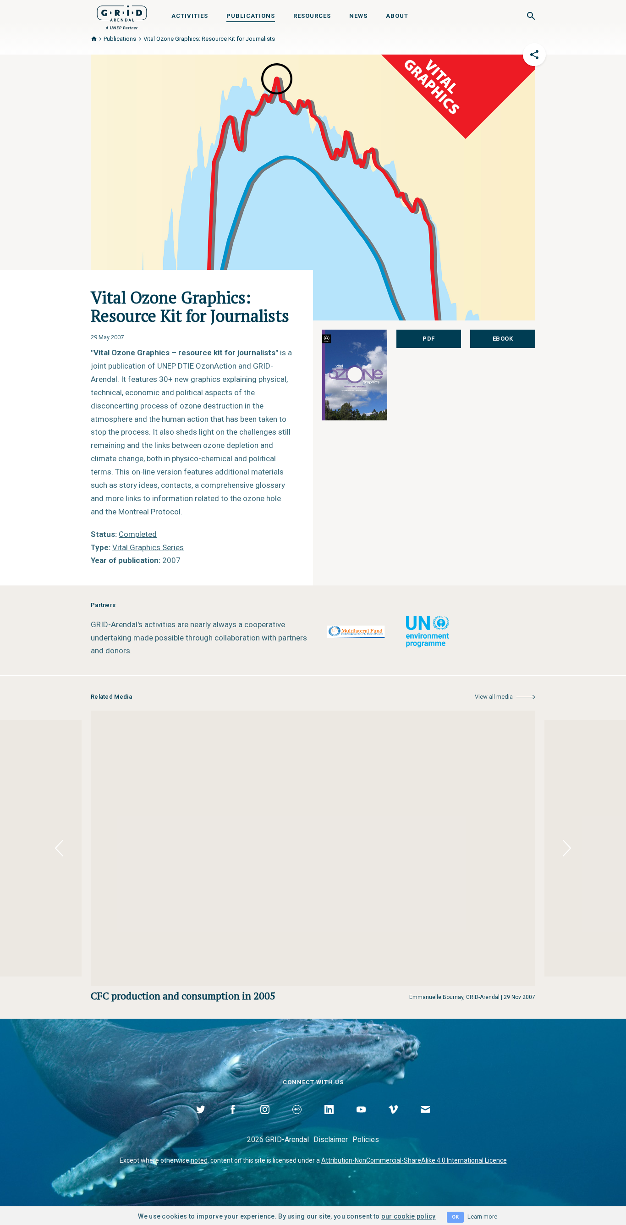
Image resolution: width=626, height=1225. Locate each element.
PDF (429, 338)
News (358, 15)
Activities (189, 15)
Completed (138, 534)
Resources (312, 15)
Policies (365, 1139)
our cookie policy (408, 1216)
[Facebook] (233, 1120)
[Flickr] (297, 1120)
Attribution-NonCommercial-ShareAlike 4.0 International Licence (414, 1160)
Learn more (482, 1216)
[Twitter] (201, 1120)
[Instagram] (265, 1120)
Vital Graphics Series (148, 547)
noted (199, 1160)
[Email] (425, 1120)
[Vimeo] (393, 1120)
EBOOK (503, 338)
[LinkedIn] (329, 1120)
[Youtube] (361, 1120)
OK (455, 1217)
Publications (250, 15)
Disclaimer (330, 1139)
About (397, 15)
